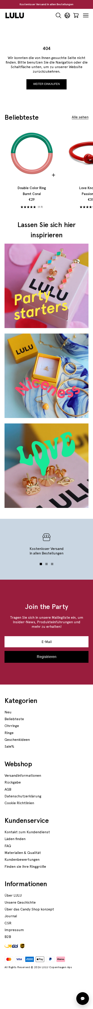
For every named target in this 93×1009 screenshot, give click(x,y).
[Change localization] (67, 15)
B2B (8, 937)
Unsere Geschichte (20, 902)
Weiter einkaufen (46, 84)
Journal (11, 916)
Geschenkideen (17, 739)
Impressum (14, 930)
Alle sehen (80, 117)
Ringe (9, 733)
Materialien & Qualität (23, 853)
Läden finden (15, 839)
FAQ (8, 846)
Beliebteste (14, 719)
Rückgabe (13, 782)
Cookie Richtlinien (19, 803)
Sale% (9, 746)
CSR (8, 923)
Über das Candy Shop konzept (29, 909)
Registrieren (46, 657)
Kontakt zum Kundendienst (27, 832)
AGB (8, 789)
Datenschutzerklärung (23, 796)
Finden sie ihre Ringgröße (25, 866)
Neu (8, 712)
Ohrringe (12, 726)
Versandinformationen (23, 775)
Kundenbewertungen (22, 859)
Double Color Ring (32, 191)
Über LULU (13, 895)
